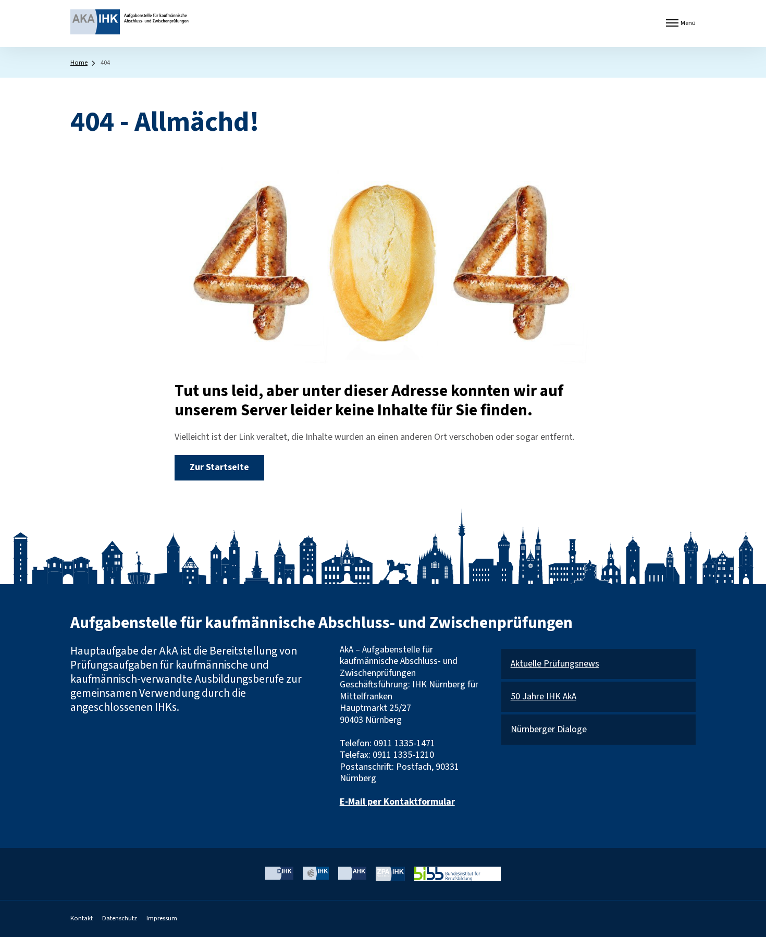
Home (79, 62)
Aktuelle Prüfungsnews (555, 664)
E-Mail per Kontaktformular (397, 801)
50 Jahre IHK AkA (543, 697)
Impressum (161, 918)
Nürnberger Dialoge (549, 730)
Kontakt (81, 918)
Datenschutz (119, 918)
